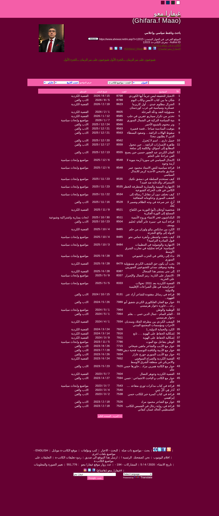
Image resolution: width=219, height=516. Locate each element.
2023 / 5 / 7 (102, 373)
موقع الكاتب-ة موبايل (64, 450)
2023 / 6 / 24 (102, 358)
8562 (119, 140)
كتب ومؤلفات (88, 450)
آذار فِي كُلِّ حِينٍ (164, 390)
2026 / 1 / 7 (102, 120)
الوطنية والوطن (165, 309)
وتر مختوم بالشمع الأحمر (159, 124)
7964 (119, 309)
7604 (119, 373)
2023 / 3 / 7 (102, 385)
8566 (119, 124)
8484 (119, 244)
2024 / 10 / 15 (101, 294)
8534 (119, 194)
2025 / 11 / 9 (102, 209)
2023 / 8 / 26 (102, 345)
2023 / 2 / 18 (102, 401)
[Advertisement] (70, 67)
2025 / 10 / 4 (102, 229)
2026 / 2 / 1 (102, 111)
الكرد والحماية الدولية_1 (160, 329)
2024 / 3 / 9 (102, 337)
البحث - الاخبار (109, 450)
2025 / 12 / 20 (101, 140)
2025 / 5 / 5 (102, 283)
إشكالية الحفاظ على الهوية (158, 337)
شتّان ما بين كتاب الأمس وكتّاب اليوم (152, 100)
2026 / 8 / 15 (102, 95)
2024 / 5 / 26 (102, 302)
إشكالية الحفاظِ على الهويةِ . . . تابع (153, 333)
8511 (120, 217)
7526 (119, 401)
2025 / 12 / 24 (101, 124)
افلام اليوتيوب (161, 457)
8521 (119, 209)
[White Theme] (178, 2)
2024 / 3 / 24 (102, 329)
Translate (146, 477)
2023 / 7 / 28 (102, 350)
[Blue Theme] (168, 2)
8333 (119, 283)
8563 (119, 128)
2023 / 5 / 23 (102, 366)
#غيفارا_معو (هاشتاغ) (169, 48)
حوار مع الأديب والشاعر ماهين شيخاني (151, 346)
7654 (119, 354)
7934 (119, 321)
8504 (119, 221)
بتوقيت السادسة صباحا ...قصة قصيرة (152, 128)
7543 (119, 385)
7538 (119, 394)
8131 (119, 294)
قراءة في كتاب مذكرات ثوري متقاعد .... (150, 385)
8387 (119, 271)
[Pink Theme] (162, 2)
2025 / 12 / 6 (102, 159)
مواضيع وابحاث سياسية (74, 120)
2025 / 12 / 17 (101, 144)
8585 (119, 116)
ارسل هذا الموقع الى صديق (101, 457)
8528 (119, 201)
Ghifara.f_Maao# (133, 48)
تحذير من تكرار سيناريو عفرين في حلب (150, 116)
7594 (119, 378)
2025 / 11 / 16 (101, 201)
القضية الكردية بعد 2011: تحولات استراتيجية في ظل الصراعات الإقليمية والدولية (151, 287)
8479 (119, 255)
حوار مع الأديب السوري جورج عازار (153, 354)
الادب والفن (81, 100)
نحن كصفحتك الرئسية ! (135, 457)
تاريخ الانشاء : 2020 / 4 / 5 (156, 464)
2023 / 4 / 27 (102, 378)
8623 (119, 104)
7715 (119, 345)
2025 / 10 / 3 (102, 244)
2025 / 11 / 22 (101, 194)
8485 (119, 229)
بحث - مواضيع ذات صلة (135, 450)
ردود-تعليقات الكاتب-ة (67, 457)
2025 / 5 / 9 (102, 275)
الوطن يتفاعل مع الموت (160, 341)
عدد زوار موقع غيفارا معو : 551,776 (88, 464)
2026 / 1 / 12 (102, 116)
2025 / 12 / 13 (101, 152)
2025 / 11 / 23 (101, 178)
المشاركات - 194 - (125, 464)
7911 (120, 337)
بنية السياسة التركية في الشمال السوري (150, 120)
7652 (119, 358)
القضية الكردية (79, 95)
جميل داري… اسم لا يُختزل (158, 140)
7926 (119, 329)
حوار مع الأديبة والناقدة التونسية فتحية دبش (148, 350)
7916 (119, 333)
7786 (119, 341)
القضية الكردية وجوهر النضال (157, 374)
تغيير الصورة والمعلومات (48, 464)
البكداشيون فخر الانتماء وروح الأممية (152, 217)
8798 (119, 95)
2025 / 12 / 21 (101, 128)
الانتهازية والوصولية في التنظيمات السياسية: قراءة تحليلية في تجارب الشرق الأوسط (149, 248)
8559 (119, 144)
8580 (119, 120)
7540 (119, 389)
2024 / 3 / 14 (102, 333)
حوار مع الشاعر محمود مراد (157, 401)
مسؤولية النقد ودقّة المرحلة (158, 112)
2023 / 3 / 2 (102, 394)
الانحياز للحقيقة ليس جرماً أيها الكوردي (151, 95)
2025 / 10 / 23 (101, 221)
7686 (119, 350)
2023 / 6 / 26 (102, 354)
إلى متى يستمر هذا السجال (158, 271)
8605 (119, 111)
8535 (119, 178)
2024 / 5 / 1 (102, 309)
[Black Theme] (173, 2)
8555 (119, 152)
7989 (119, 302)
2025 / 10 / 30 (101, 217)
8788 (119, 100)
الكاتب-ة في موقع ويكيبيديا (166, 45)
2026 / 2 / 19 (102, 104)
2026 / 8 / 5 (102, 100)
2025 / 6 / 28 (102, 271)
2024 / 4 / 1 (102, 321)
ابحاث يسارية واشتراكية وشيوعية (68, 217)
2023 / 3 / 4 (102, 389)
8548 (119, 159)
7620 (119, 366)
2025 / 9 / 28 (102, 255)
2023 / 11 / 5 (102, 341)
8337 (119, 275)
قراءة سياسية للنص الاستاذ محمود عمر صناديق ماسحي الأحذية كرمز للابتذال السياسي (151, 171)
